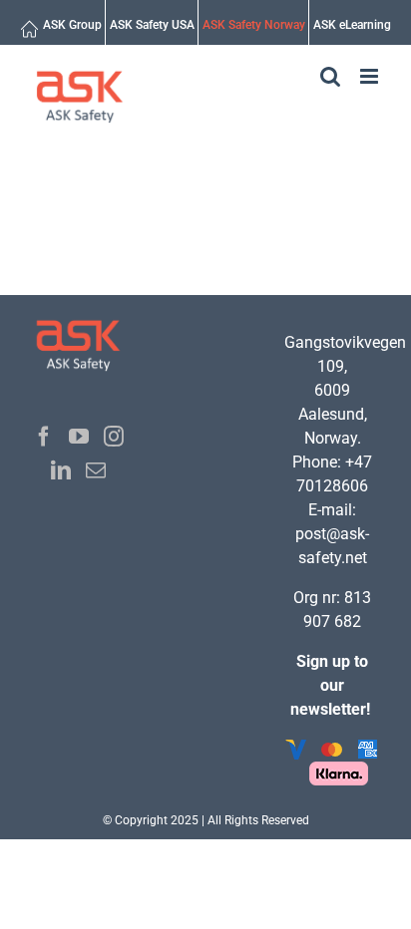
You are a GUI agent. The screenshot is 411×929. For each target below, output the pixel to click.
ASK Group (72, 25)
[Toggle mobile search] (330, 76)
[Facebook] (44, 437)
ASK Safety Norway (254, 25)
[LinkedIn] (61, 470)
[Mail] (96, 470)
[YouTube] (79, 437)
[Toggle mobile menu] (370, 76)
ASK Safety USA (152, 25)
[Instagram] (114, 437)
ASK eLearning (352, 25)
